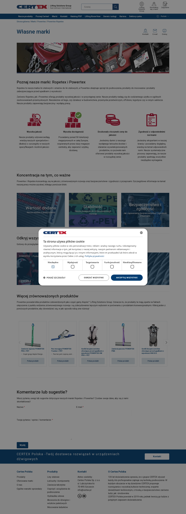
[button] (54, 277)
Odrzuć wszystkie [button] (94, 277)
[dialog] (93, 257)
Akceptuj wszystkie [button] (127, 277)
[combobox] (141, 232)
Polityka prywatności (94, 256)
